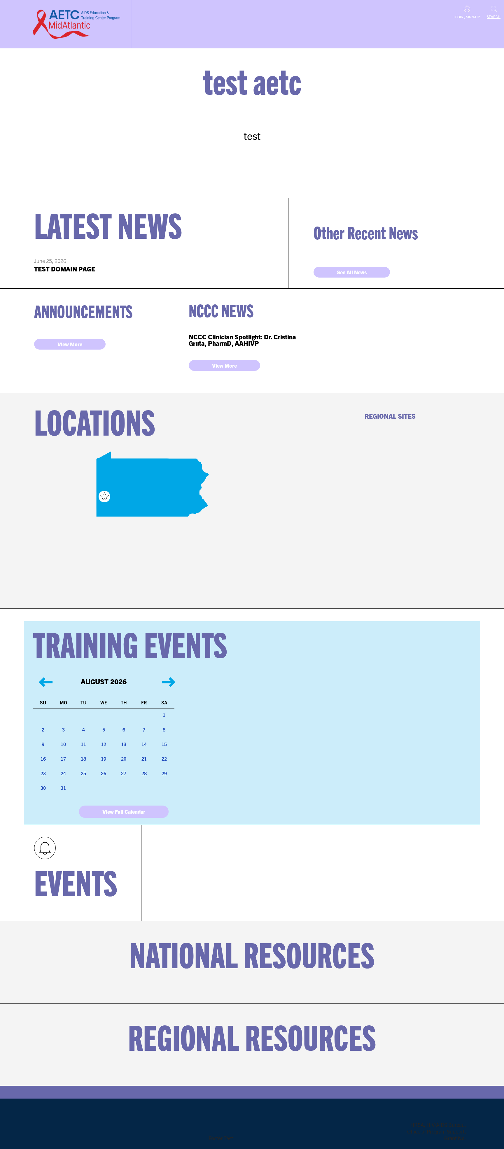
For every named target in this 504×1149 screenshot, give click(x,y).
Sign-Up (473, 17)
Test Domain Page (64, 269)
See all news (352, 272)
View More (69, 344)
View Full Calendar (123, 811)
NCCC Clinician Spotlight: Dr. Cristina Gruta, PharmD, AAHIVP (242, 340)
